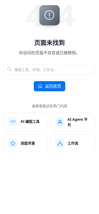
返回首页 (53, 86)
